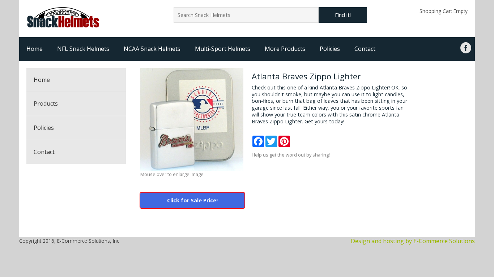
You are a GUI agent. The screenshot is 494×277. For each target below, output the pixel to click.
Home (34, 49)
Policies (330, 49)
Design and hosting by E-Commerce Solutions (413, 241)
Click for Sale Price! (192, 200)
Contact (364, 49)
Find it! (343, 15)
